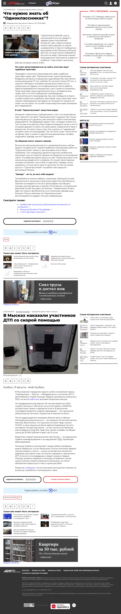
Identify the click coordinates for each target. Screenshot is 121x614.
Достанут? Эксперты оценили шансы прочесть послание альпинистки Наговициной (103, 103)
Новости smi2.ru (11, 304)
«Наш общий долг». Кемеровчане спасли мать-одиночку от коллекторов (25, 266)
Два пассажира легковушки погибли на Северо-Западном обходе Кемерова (24, 531)
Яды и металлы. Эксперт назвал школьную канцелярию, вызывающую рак (101, 88)
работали (35, 399)
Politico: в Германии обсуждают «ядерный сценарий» (100, 155)
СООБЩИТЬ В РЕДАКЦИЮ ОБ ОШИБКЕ (35, 573)
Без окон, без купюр (58, 264)
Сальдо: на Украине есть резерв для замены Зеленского (102, 132)
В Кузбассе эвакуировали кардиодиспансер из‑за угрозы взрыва (98, 27)
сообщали (30, 468)
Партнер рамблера (42, 605)
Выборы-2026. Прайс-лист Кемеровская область (81, 570)
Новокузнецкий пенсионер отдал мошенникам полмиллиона (25, 257)
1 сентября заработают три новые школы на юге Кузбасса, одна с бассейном (98, 46)
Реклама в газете (54, 570)
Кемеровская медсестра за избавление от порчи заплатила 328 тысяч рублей (63, 258)
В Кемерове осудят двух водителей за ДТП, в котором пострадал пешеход (61, 524)
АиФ (20, 375)
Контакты (25, 570)
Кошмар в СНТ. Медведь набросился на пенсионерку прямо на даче (99, 18)
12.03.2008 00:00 (9, 10)
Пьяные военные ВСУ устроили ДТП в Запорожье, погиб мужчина (63, 515)
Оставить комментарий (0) (60, 479)
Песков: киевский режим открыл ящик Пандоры (101, 140)
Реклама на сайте (38, 570)
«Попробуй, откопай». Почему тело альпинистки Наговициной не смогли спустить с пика (103, 80)
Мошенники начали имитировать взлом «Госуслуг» (101, 124)
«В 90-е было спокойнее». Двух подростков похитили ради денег (102, 318)
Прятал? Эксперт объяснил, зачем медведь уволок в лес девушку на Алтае (102, 350)
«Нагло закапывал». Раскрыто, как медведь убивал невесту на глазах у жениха (103, 327)
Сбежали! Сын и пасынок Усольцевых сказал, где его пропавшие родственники (104, 343)
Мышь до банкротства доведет (35, 209)
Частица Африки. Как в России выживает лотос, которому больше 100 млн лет (103, 72)
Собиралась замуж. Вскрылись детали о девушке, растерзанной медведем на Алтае (102, 96)
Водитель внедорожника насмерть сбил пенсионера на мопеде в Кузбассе (24, 524)
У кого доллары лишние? (32, 212)
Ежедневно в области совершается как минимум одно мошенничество (25, 273)
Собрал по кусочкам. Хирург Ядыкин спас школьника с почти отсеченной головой (103, 111)
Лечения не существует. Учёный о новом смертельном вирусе (102, 334)
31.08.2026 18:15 (8, 312)
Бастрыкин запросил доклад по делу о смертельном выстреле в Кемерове (99, 37)
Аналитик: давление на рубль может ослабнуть (102, 147)
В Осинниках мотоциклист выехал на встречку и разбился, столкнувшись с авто (26, 516)
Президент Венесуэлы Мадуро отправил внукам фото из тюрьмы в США (99, 56)
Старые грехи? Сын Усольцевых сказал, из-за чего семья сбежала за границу (103, 358)
